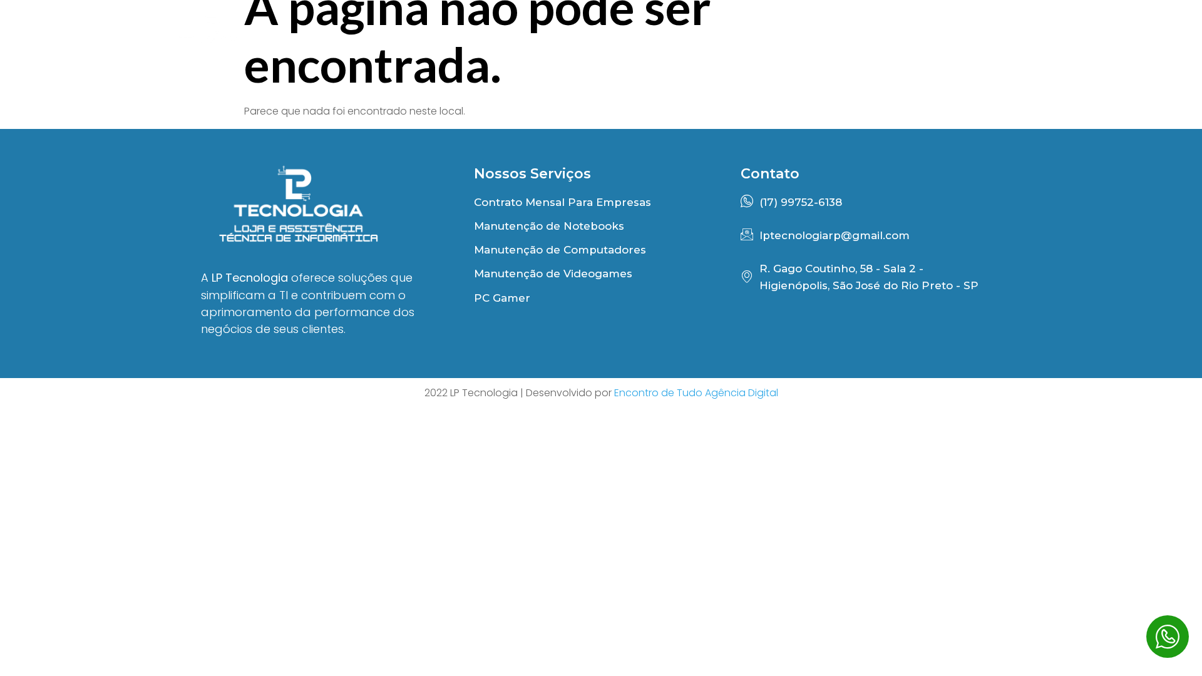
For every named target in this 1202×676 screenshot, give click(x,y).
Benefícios (658, 36)
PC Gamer (900, 36)
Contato (1006, 36)
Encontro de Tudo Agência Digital (696, 393)
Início (561, 36)
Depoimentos (779, 36)
